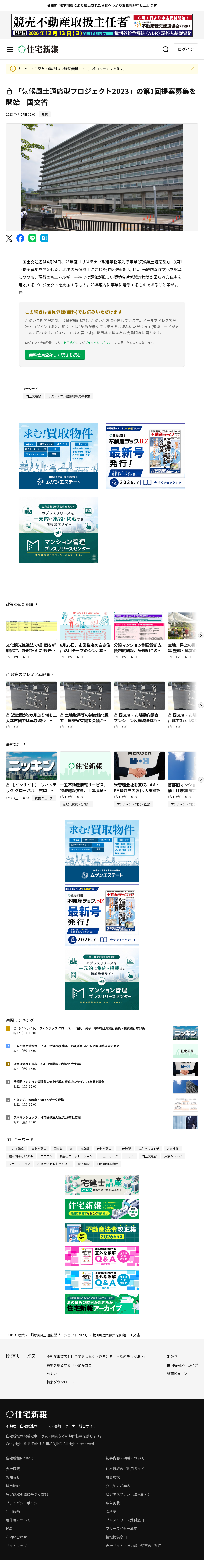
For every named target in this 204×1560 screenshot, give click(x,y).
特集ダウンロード (60, 1381)
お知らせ (13, 1477)
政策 (21, 1335)
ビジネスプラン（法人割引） (128, 1494)
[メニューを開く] (10, 49)
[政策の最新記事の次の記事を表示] (201, 635)
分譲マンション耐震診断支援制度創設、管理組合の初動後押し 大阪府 (138, 650)
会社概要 (13, 1468)
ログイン (186, 49)
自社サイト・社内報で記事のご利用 (134, 1545)
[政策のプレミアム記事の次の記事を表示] (201, 705)
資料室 (111, 1511)
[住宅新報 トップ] (38, 49)
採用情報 (13, 1485)
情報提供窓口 (116, 1536)
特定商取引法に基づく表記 (27, 1494)
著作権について (18, 1519)
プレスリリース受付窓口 (125, 1519)
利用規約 (70, 342)
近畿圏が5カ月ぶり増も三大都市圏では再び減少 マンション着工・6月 (31, 720)
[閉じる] (192, 69)
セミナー (53, 1373)
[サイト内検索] (166, 49)
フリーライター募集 (121, 1528)
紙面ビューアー (179, 1373)
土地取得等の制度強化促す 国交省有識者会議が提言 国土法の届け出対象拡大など (84, 723)
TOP (9, 1335)
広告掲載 (113, 1502)
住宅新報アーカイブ (182, 1365)
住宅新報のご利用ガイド (125, 1468)
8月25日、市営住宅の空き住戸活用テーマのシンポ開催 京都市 (85, 650)
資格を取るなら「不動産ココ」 (71, 1365)
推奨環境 (113, 1477)
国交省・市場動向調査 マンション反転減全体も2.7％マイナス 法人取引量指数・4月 (138, 723)
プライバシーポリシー (99, 342)
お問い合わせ (16, 1536)
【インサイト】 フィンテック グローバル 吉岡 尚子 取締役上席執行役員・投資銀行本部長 (31, 793)
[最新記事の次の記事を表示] (201, 780)
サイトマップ (16, 1545)
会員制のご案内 (118, 1485)
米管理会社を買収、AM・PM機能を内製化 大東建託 (137, 787)
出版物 (172, 1356)
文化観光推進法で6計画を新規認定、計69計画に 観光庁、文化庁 (31, 650)
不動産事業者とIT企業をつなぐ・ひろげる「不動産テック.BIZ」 (97, 1356)
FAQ (9, 1528)
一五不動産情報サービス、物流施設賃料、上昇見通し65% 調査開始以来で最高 (84, 790)
